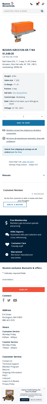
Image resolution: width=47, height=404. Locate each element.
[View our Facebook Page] (3, 300)
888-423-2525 (8, 320)
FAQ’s (4, 375)
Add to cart (23, 123)
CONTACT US (24, 399)
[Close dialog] (44, 389)
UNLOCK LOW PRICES (36, 399)
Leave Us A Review (10, 381)
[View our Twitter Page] (9, 300)
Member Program (10, 366)
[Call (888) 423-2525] (30, 4)
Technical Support (10, 364)
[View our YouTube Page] (15, 300)
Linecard (6, 378)
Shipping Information (12, 372)
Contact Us (7, 361)
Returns (6, 369)
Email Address (7, 279)
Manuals (6, 175)
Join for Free (16, 152)
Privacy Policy (8, 384)
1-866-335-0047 (28, 162)
